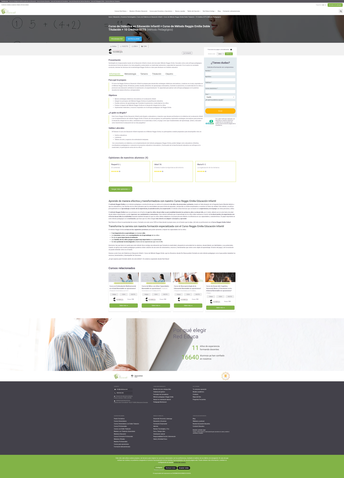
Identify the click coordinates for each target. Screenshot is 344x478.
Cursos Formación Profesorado (123, 436)
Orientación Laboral (159, 434)
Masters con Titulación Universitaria (124, 431)
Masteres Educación (120, 434)
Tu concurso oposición (199, 389)
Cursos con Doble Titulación (122, 429)
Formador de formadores (160, 394)
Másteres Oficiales (119, 439)
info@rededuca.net (122, 389)
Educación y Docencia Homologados (124, 17)
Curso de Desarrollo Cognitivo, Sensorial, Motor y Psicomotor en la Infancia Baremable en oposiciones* (219, 289)
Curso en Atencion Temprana (112, 1)
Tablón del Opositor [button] (193, 11)
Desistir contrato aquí (199, 430)
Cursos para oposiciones (121, 444)
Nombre (208, 71)
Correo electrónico (211, 88)
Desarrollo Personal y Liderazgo (162, 418)
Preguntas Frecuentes (199, 399)
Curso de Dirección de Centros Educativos (79, 1)
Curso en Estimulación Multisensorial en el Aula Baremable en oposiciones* (122, 288)
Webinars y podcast (198, 421)
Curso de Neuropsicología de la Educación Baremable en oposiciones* (187, 288)
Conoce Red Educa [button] (120, 11)
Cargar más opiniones (119, 189)
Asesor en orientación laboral (162, 399)
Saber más (123, 305)
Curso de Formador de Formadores (59, 1)
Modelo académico (198, 392)
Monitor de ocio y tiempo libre (162, 389)
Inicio (110, 17)
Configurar (159, 467)
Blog (219, 11)
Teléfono (208, 82)
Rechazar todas (170, 468)
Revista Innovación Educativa (201, 424)
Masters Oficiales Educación (138, 11)
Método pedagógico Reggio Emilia (163, 397)
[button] (116, 74)
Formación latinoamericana (122, 446)
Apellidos (208, 76)
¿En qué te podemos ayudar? (214, 100)
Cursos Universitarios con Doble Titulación (126, 424)
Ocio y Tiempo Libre (159, 431)
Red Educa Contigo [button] (209, 11)
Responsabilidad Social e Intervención (164, 436)
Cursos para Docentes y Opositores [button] (161, 11)
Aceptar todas (184, 468)
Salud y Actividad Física (160, 439)
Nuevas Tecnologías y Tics (161, 429)
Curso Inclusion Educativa (43, 1)
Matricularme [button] (134, 39)
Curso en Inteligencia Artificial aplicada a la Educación (22, 1)
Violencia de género (159, 392)
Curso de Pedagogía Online (97, 1)
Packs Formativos (119, 418)
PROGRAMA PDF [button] (117, 39)
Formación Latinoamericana (231, 11)
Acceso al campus (335, 5)
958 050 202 (120, 393)
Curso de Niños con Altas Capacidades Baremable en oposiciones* (155, 288)
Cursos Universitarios (120, 421)
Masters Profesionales (120, 441)
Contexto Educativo (198, 426)
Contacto (195, 394)
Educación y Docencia (159, 421)
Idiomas (155, 426)
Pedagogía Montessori (160, 402)
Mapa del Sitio (197, 397)
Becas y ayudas (180, 11)
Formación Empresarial (160, 424)
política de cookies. (180, 462)
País (207, 94)
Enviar (220, 111)
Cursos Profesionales (120, 426)
